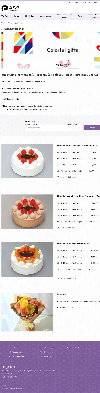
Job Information (47, 356)
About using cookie (16, 388)
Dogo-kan (8, 367)
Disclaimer (4, 388)
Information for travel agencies (78, 348)
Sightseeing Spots (17, 352)
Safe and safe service (47, 348)
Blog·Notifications (47, 352)
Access (16, 348)
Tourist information (16, 356)
